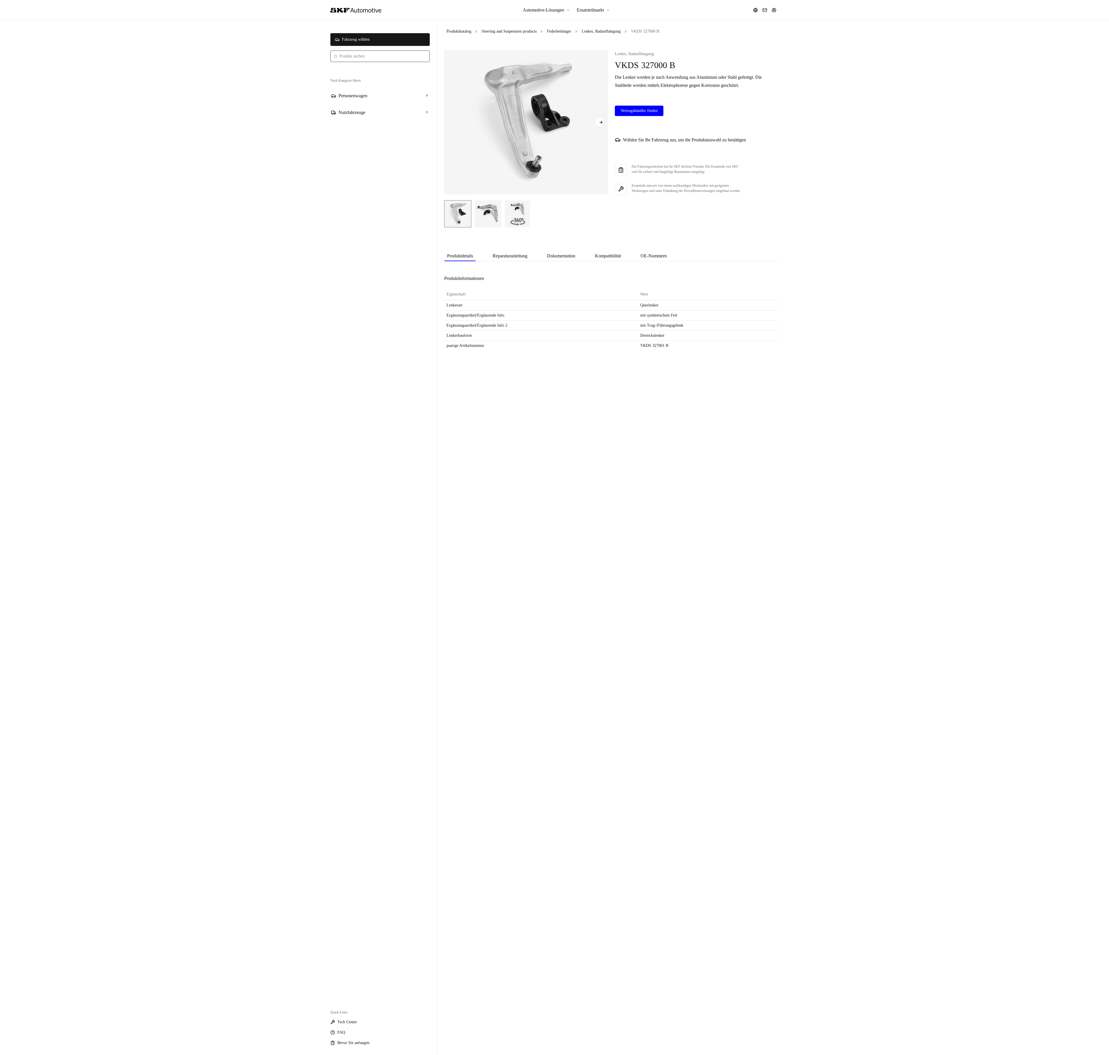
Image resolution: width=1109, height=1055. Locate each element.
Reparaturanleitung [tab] (510, 255)
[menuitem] (546, 10)
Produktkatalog (458, 31)
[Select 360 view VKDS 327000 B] (517, 213)
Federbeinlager (559, 31)
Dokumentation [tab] (561, 255)
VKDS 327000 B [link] (645, 31)
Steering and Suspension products (509, 31)
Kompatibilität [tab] (608, 255)
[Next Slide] (599, 122)
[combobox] (380, 56)
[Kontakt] (764, 10)
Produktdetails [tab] (460, 255)
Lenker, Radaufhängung (601, 31)
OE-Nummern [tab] (654, 255)
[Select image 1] (457, 213)
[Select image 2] (488, 213)
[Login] (774, 10)
